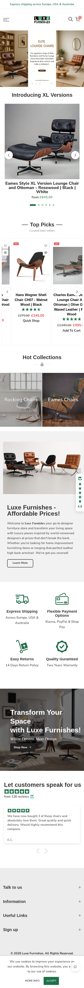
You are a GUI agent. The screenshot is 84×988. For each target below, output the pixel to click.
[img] (44, 791)
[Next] (75, 155)
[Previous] (9, 155)
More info (32, 981)
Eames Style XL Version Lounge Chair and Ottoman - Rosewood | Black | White (42, 187)
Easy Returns (22, 659)
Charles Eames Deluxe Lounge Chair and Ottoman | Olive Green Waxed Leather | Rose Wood (62, 304)
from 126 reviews (16, 796)
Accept (51, 980)
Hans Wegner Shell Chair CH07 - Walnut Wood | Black (21, 299)
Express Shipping (22, 611)
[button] (80, 492)
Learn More (20, 563)
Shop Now (20, 747)
